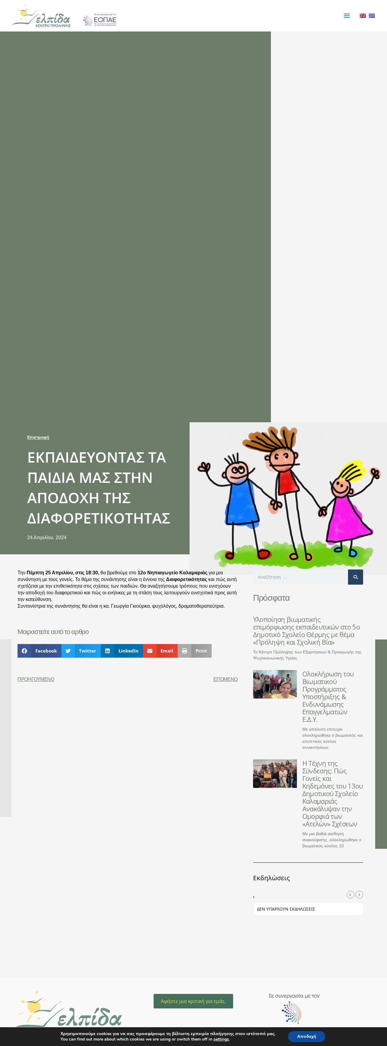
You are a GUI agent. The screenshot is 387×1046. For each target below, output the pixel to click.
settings (221, 1039)
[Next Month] (359, 894)
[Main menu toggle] (347, 15)
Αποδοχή (306, 1036)
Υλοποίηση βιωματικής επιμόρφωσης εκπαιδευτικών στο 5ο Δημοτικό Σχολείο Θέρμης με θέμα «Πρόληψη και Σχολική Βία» (306, 630)
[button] (39, 651)
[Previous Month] (350, 894)
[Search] (355, 577)
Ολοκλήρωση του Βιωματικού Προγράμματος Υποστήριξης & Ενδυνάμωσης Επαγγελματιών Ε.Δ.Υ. (327, 696)
